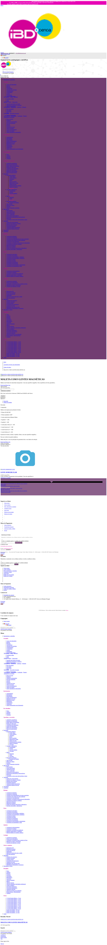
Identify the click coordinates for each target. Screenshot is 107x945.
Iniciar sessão (6, 621)
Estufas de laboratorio (11, 170)
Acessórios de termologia (12, 263)
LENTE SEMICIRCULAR (9, 472)
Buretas (8, 86)
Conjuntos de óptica (11, 259)
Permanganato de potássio (15, 185)
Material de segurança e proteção (13, 105)
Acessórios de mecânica (11, 255)
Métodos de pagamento (5, 487)
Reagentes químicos (11, 175)
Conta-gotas (14, 102)
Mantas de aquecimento (11, 171)
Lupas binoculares (10, 211)
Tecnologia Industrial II (11, 331)
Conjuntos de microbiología (12, 241)
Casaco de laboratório (11, 84)
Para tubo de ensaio (14, 113)
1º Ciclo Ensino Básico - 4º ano (13, 345)
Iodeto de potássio (13, 187)
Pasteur (25, 116)
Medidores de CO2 (10, 142)
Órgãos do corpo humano (12, 222)
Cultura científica (10, 329)
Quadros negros (10, 303)
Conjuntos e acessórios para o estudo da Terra (16, 283)
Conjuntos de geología (11, 281)
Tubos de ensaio (10, 128)
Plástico (5, 102)
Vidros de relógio (10, 131)
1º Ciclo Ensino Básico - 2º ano (13, 343)
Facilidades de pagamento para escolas (10, 486)
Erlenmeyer (13, 107)
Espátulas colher (10, 98)
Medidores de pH (10, 143)
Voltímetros (9, 147)
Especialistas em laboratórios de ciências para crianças (14, 483)
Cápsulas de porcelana (11, 89)
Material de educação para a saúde (14, 296)
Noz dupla (8, 110)
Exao (7, 100)
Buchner (16, 97)
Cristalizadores (9, 91)
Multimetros (9, 145)
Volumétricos (7, 107)
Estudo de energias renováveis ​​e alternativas (16, 248)
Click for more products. (8, 72)
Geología (8, 158)
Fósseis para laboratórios (12, 282)
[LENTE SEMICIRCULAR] (18, 469)
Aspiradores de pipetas (9, 117)
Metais (7, 196)
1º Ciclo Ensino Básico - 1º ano (13, 341)
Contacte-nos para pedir (5, 492)
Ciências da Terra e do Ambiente (13, 334)
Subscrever (19, 542)
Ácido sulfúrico (12, 177)
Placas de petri (9, 119)
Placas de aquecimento (11, 172)
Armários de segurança (11, 300)
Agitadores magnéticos (11, 163)
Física (7, 154)
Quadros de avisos (10, 305)
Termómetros (9, 146)
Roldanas (8, 120)
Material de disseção (11, 245)
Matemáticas (9, 321)
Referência (3, 444)
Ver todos (11, 188)
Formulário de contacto (6, 546)
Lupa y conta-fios (10, 214)
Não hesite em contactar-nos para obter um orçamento (14, 490)
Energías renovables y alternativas (14, 249)
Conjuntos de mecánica (11, 254)
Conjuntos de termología (12, 262)
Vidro (11, 97)
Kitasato (24, 107)
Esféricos (19, 107)
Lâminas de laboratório (11, 121)
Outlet (4, 357)
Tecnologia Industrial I (11, 330)
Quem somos (3, 484)
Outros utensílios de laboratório (13, 132)
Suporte (8, 124)
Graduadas (19, 116)
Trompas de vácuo (10, 127)
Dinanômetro (9, 139)
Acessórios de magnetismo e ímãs (14, 266)
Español (6, 57)
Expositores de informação (12, 304)
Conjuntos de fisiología (11, 237)
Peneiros (8, 125)
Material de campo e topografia (13, 285)
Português (7, 623)
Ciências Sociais (10, 326)
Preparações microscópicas (12, 215)
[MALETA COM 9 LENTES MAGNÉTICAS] (12, 374)
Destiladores (9, 95)
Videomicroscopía (10, 213)
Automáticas (13, 116)
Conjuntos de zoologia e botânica (14, 244)
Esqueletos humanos (11, 226)
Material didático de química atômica (14, 276)
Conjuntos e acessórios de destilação (14, 273)
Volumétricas (7, 116)
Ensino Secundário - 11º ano (12, 354)
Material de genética (11, 246)
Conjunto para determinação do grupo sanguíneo (17, 239)
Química (8, 155)
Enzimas (8, 206)
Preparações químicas (11, 201)
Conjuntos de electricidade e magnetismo (15, 264)
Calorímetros (9, 88)
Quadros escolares (10, 301)
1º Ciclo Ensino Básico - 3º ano (13, 344)
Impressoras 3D (10, 291)
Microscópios (9, 210)
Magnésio (11, 197)
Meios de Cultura (10, 205)
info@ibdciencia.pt (21, 53)
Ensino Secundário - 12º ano (13, 356)
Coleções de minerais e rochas (13, 286)
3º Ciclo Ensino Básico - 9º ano (13, 352)
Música (8, 325)
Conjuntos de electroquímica (13, 271)
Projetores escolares (10, 292)
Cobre (10, 198)
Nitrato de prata (12, 184)
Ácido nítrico (12, 176)
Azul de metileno (13, 193)
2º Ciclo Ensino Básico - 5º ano (13, 347)
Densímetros (9, 138)
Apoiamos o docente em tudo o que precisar (11, 488)
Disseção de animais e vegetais (13, 223)
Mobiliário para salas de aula (13, 307)
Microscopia (6, 209)
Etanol (10, 180)
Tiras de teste (9, 204)
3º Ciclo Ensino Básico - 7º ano (13, 349)
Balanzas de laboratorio (11, 164)
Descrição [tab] (5, 401)
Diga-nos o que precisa (5, 489)
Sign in (2, 943)
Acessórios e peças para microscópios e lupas (16, 219)
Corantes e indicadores (11, 189)
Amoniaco (11, 179)
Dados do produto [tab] (7, 402)
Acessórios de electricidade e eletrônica (15, 258)
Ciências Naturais (10, 323)
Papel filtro (8, 111)
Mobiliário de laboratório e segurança (15, 308)
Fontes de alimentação (11, 141)
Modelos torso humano (11, 224)
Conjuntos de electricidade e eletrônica (15, 257)
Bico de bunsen (10, 109)
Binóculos (8, 218)
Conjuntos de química (11, 272)
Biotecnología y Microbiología (13, 335)
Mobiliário (5, 299)
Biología (8, 157)
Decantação (6, 97)
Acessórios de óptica (11, 260)
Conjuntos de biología (11, 236)
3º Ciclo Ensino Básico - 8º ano (13, 351)
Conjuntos (5, 231)
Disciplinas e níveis (7, 309)
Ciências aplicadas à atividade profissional (16, 327)
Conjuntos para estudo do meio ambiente (15, 240)
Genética (8, 336)
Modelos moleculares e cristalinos (14, 275)
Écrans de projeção (10, 294)
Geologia (8, 318)
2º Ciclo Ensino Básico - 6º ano (13, 348)
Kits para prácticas (10, 298)
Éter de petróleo (13, 181)
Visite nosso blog (5, 54)
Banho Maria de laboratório (12, 166)
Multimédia (9, 295)
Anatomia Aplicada (10, 333)
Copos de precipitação (11, 129)
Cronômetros (9, 92)
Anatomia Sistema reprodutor (13, 227)
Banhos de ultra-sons (11, 167)
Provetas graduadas (10, 123)
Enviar (16, 564)
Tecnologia (6, 230)
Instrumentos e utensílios (9, 79)
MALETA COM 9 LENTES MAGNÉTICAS (14, 922)
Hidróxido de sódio (13, 183)
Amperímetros (9, 137)
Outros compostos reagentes (12, 207)
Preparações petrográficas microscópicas (15, 217)
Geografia (8, 322)
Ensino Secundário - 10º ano (13, 353)
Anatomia (5, 221)
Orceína (11, 192)
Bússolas (8, 87)
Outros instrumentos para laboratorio (14, 149)
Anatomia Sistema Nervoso (12, 228)
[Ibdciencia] (35, 51)
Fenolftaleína (12, 190)
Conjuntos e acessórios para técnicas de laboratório (18, 242)
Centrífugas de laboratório (12, 168)
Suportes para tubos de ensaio (13, 104)
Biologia (8, 317)
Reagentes (5, 173)
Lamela (8, 93)
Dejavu (67, 610)
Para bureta (6, 113)
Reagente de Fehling (14, 202)
